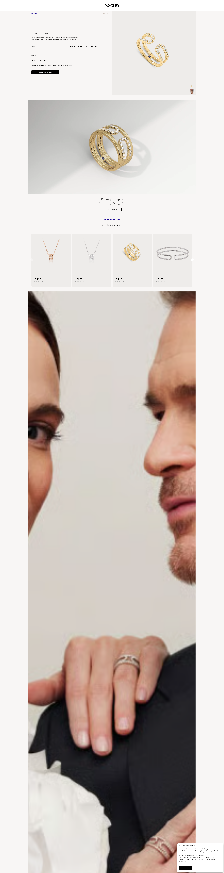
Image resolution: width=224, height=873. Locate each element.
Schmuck (18, 9)
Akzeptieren (185, 868)
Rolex (6, 9)
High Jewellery (28, 9)
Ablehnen (200, 868)
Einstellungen (215, 868)
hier (188, 861)
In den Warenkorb (45, 72)
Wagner (37, 278)
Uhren (11, 9)
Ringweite (35, 50)
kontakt (54, 9)
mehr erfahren (112, 209)
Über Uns (46, 9)
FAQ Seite (49, 65)
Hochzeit (38, 9)
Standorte (10, 2)
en (4, 2)
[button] (192, 259)
